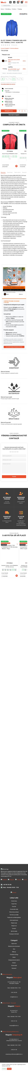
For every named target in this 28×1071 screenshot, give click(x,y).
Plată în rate (14, 923)
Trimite (14, 476)
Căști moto (14, 943)
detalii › (24, 60)
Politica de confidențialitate (14, 917)
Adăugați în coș (9, 110)
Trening (20, 9)
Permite (9, 1068)
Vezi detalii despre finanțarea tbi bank (14, 346)
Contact (14, 928)
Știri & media (14, 931)
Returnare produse (14, 912)
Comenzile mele (14, 909)
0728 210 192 (14, 1049)
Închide (4, 1068)
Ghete (14, 957)
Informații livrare (14, 920)
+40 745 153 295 (7, 884)
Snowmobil (14, 965)
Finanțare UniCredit (14, 934)
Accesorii (14, 968)
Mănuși (14, 951)
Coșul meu (14, 903)
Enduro (14, 962)
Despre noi (14, 925)
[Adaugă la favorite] (19, 110)
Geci (14, 949)
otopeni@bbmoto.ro (14, 1025)
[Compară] (24, 110)
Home (2, 9)
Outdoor (14, 9)
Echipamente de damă (14, 960)
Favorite (14, 906)
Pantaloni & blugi (14, 954)
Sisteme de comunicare (14, 946)
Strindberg (8, 9)
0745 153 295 (14, 992)
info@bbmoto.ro (14, 997)
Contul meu (14, 901)
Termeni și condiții (14, 914)
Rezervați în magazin (14, 114)
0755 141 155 (14, 1021)
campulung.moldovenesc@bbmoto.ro (14, 1054)
